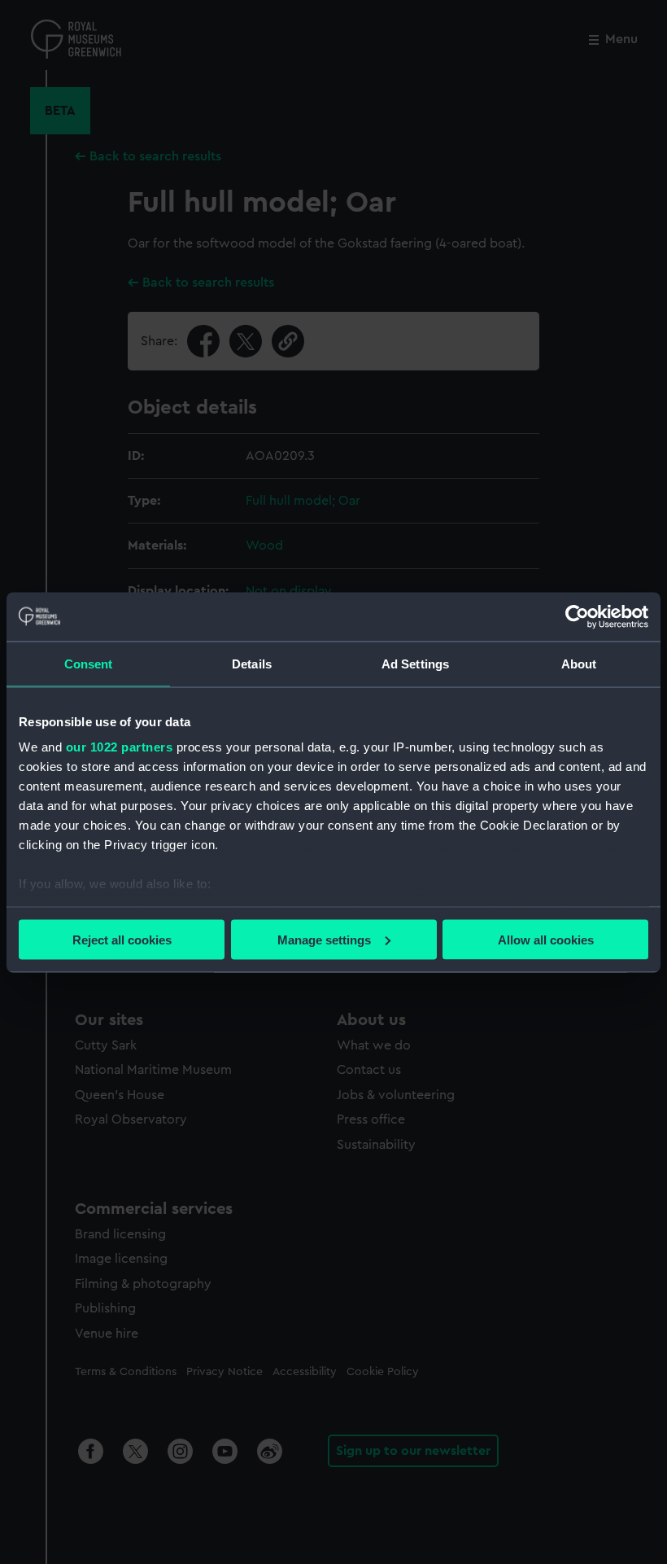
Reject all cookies (122, 939)
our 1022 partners (119, 747)
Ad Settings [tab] (415, 663)
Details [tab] (252, 663)
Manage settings (324, 939)
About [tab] (579, 663)
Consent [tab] (88, 663)
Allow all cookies (546, 939)
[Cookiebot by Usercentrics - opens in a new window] (577, 616)
